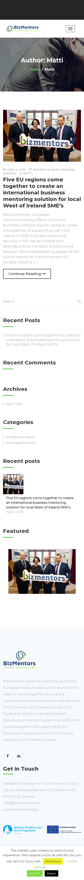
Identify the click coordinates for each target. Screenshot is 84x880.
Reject (51, 873)
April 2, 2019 (16, 169)
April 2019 (14, 404)
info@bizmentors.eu (42, 5)
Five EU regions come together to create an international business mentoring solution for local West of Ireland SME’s (43, 340)
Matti (27, 173)
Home (35, 69)
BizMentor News (20, 437)
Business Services (21, 443)
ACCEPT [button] (34, 873)
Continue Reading (25, 274)
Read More (52, 861)
